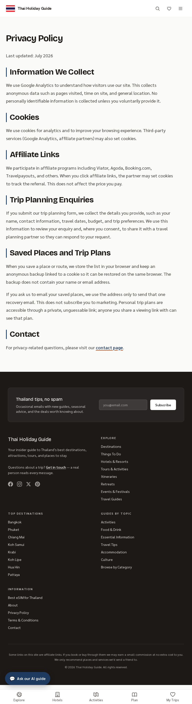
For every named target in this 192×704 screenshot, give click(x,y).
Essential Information (117, 537)
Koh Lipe (15, 559)
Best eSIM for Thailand (25, 597)
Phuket (13, 529)
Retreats (108, 484)
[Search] (157, 8)
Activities (108, 522)
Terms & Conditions (23, 620)
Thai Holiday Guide (29, 439)
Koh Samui (16, 544)
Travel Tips (109, 544)
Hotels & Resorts (114, 461)
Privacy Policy (18, 612)
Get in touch (56, 467)
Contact (14, 627)
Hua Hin (14, 567)
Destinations (111, 446)
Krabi (12, 552)
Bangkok (15, 522)
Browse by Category (116, 567)
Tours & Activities (114, 469)
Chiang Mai (16, 537)
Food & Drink (111, 529)
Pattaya (14, 574)
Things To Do (111, 454)
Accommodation (114, 552)
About (13, 605)
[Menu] (180, 8)
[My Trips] (169, 8)
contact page (109, 347)
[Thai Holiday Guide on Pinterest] (37, 484)
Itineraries (109, 476)
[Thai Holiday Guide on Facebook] (10, 484)
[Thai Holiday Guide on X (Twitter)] (28, 484)
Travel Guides (111, 499)
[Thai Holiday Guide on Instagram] (19, 484)
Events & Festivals (115, 491)
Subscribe (163, 405)
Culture (107, 559)
